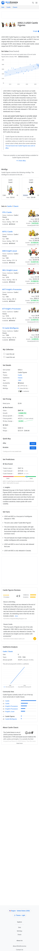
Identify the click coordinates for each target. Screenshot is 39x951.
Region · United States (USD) (20, 911)
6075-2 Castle (7, 231)
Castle (8, 7)
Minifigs (19, 931)
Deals (19, 934)
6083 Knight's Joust (9, 251)
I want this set (10, 357)
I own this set (10, 354)
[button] (30, 56)
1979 (7, 277)
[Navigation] (34, 2)
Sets (2, 7)
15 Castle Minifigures (10, 328)
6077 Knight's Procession (12, 289)
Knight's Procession (11, 706)
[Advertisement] (20, 14)
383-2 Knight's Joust (10, 270)
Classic (15, 7)
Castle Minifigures (11, 719)
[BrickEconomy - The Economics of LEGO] (9, 2)
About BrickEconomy (19, 946)
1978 (7, 219)
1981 (7, 239)
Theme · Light (20, 915)
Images (35, 31)
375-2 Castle (7, 212)
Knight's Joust (9, 711)
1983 (19, 380)
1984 (7, 335)
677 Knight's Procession (11, 309)
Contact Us (19, 950)
